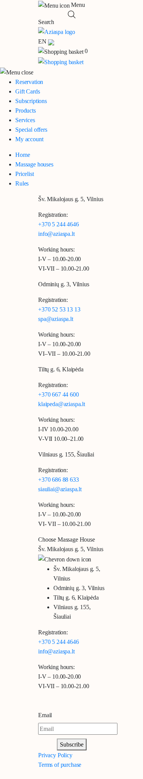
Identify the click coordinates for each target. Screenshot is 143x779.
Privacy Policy (55, 755)
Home (22, 155)
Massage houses (34, 164)
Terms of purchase (59, 764)
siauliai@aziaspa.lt (60, 489)
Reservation (29, 82)
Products (25, 110)
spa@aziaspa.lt (55, 319)
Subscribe (72, 744)
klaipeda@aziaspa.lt (61, 404)
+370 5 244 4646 (58, 224)
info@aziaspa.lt (56, 234)
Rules (22, 183)
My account (29, 139)
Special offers (31, 129)
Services (25, 120)
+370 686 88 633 (58, 479)
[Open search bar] (72, 13)
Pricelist (24, 174)
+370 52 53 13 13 (59, 309)
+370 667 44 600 (58, 394)
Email (45, 715)
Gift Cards (27, 91)
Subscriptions (31, 101)
